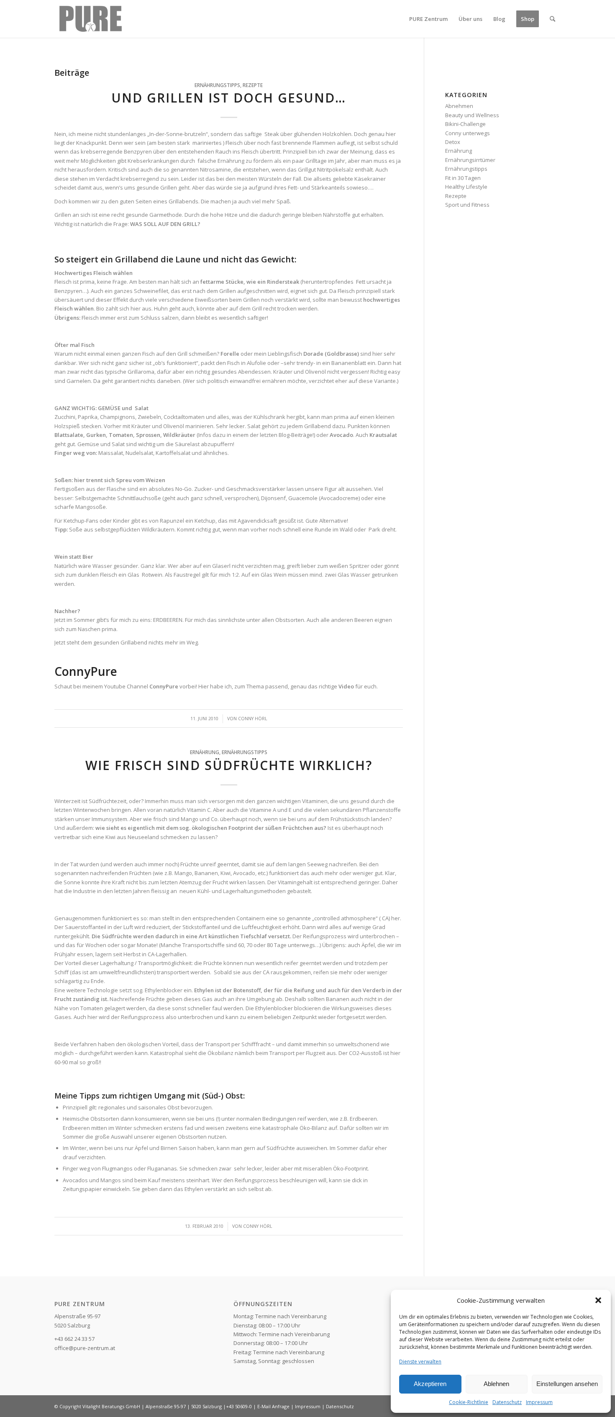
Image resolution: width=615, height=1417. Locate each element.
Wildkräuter (179, 435)
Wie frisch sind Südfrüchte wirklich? (228, 765)
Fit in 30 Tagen (463, 178)
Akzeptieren (430, 1383)
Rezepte (253, 85)
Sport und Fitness (467, 204)
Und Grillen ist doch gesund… (228, 97)
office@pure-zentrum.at (84, 1348)
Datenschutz (507, 1402)
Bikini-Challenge (465, 124)
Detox (452, 142)
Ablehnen (496, 1383)
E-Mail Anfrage (273, 1406)
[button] (598, 1300)
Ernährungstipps (217, 85)
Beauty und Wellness (472, 115)
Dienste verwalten (420, 1361)
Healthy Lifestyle (466, 186)
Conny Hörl (252, 718)
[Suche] (552, 19)
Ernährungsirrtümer (470, 160)
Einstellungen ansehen (567, 1383)
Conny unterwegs (467, 133)
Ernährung (204, 752)
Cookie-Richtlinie (468, 1402)
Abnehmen (459, 106)
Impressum (539, 1402)
